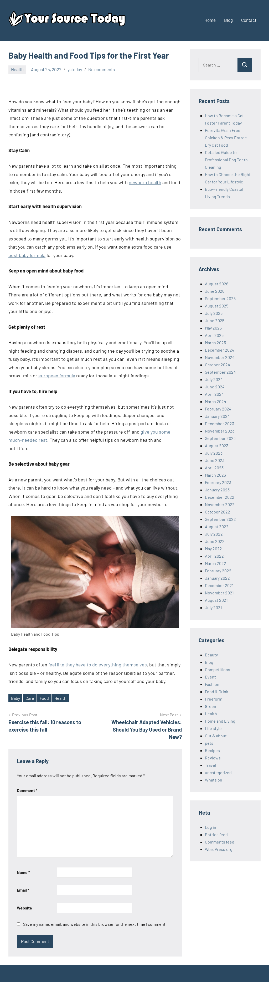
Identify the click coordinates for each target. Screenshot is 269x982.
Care (29, 698)
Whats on (213, 779)
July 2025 (214, 313)
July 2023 (214, 452)
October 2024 (217, 364)
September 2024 (220, 371)
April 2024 (214, 394)
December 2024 (219, 349)
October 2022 (217, 511)
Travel (210, 765)
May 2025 (213, 327)
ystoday (75, 69)
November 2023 (219, 430)
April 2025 (214, 335)
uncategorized (218, 772)
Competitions (217, 669)
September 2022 (220, 519)
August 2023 (216, 445)
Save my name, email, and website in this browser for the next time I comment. (95, 924)
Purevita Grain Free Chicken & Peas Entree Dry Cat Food (226, 137)
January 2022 (217, 577)
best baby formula (26, 255)
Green (210, 706)
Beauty (211, 654)
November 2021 (219, 592)
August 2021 (216, 600)
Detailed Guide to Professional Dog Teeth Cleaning (226, 159)
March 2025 (215, 342)
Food (44, 698)
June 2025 (214, 320)
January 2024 (217, 416)
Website (24, 907)
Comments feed (219, 841)
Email (23, 889)
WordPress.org (218, 849)
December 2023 (219, 423)
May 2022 (213, 548)
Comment (27, 790)
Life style (213, 728)
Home (210, 20)
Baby (15, 698)
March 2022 (215, 563)
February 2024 (218, 408)
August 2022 (217, 526)
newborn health (145, 182)
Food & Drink (216, 691)
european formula (56, 375)
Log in (210, 827)
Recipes (212, 750)
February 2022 (218, 570)
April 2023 (214, 467)
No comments (101, 69)
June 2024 (215, 386)
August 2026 (216, 283)
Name (23, 872)
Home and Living (220, 720)
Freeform (213, 698)
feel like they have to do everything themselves (97, 664)
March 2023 (215, 474)
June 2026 (214, 291)
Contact (248, 20)
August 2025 (216, 305)
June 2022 (215, 541)
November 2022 (220, 504)
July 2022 (214, 533)
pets (209, 743)
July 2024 (214, 379)
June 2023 (214, 460)
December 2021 (219, 585)
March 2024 (215, 401)
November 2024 (220, 357)
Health (17, 69)
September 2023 (220, 438)
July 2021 (213, 607)
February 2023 (218, 482)
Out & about (216, 735)
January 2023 (217, 489)
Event (210, 676)
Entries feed (216, 834)
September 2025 (220, 298)
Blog (228, 20)
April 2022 (214, 555)
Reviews (213, 757)
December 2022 (219, 497)
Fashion (212, 684)
